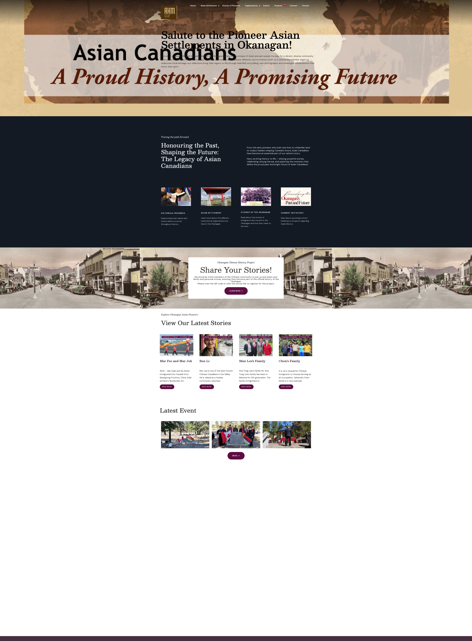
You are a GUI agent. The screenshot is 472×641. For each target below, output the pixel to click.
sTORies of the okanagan (255, 212)
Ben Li (204, 361)
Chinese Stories (170, 337)
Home (193, 5)
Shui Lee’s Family (252, 361)
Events (266, 5)
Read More (167, 387)
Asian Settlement (209, 5)
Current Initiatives (292, 213)
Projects (278, 5)
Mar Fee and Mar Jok (176, 361)
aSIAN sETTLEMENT (211, 213)
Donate (305, 5)
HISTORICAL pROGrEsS (173, 213)
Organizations (251, 5)
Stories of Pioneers (231, 5)
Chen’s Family (289, 361)
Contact (293, 5)
